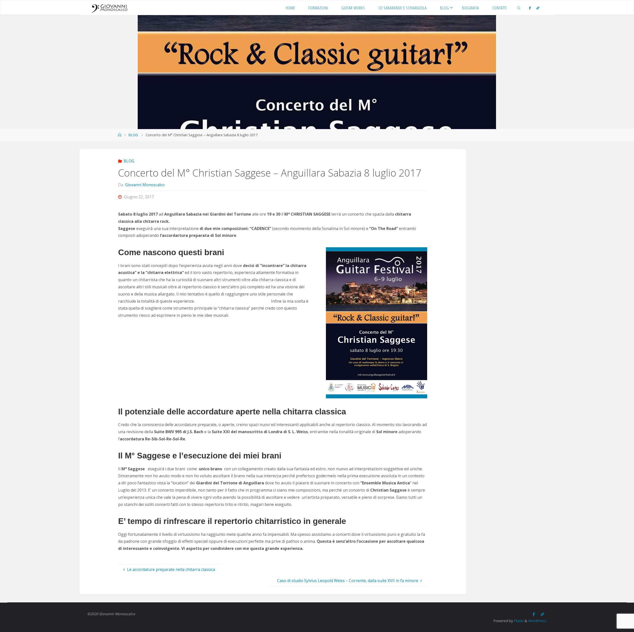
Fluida (518, 620)
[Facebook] (529, 8)
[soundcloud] (537, 8)
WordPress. (537, 620)
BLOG (133, 135)
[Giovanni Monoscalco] (110, 7)
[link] (518, 7)
